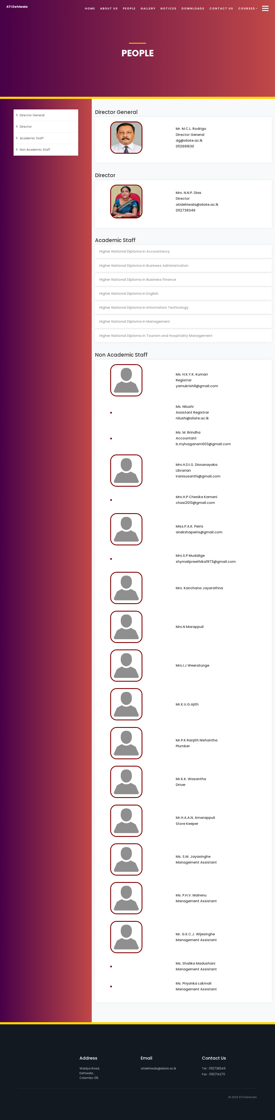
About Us (109, 8)
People (129, 8)
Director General (32, 115)
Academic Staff (32, 138)
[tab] (183, 251)
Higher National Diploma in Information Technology (143, 307)
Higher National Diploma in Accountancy (134, 251)
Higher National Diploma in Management (134, 321)
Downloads (193, 8)
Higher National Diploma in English (128, 294)
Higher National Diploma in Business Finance (137, 280)
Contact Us (221, 8)
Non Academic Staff (35, 149)
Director (26, 126)
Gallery (148, 8)
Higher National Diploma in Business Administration (143, 266)
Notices (168, 8)
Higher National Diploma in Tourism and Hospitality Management (155, 336)
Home (90, 8)
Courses (246, 8)
